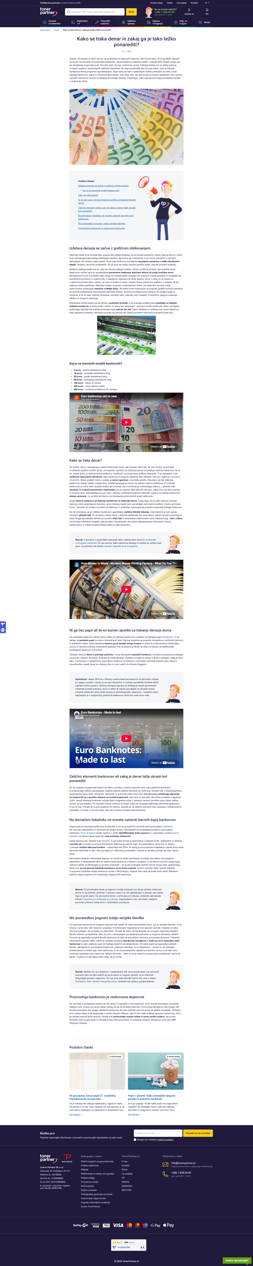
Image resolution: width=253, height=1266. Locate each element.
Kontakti (194, 3)
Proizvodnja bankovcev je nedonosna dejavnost (101, 228)
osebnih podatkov (165, 1139)
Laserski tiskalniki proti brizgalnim (121, 546)
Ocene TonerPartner (90, 1206)
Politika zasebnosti (90, 1165)
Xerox (83, 833)
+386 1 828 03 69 (165, 12)
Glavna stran (45, 30)
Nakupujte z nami (91, 1156)
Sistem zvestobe (89, 1190)
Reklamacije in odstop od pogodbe (97, 1173)
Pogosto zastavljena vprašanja (95, 1202)
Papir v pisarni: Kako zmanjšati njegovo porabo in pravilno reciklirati (151, 1097)
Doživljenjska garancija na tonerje (96, 1194)
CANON (125, 1182)
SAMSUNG (127, 1186)
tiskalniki (163, 861)
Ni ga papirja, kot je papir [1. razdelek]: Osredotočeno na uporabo (92, 1097)
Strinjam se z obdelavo (155, 1139)
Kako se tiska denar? (88, 195)
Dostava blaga (156, 3)
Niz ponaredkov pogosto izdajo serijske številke (101, 223)
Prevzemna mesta (89, 1182)
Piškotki (84, 1169)
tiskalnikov (167, 826)
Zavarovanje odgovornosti (93, 1198)
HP (123, 1178)
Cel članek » (75, 1114)
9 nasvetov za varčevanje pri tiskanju (100, 899)
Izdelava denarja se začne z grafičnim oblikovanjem (103, 186)
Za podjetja (181, 3)
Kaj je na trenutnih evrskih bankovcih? (101, 190)
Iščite (131, 12)
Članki (169, 3)
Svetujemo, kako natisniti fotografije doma (96, 981)
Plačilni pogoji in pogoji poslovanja (97, 1161)
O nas (124, 1161)
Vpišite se (189, 14)
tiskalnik (169, 637)
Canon (92, 833)
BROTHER (126, 1190)
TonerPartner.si (131, 1156)
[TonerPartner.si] (48, 11)
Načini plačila (87, 1186)
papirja (72, 646)
